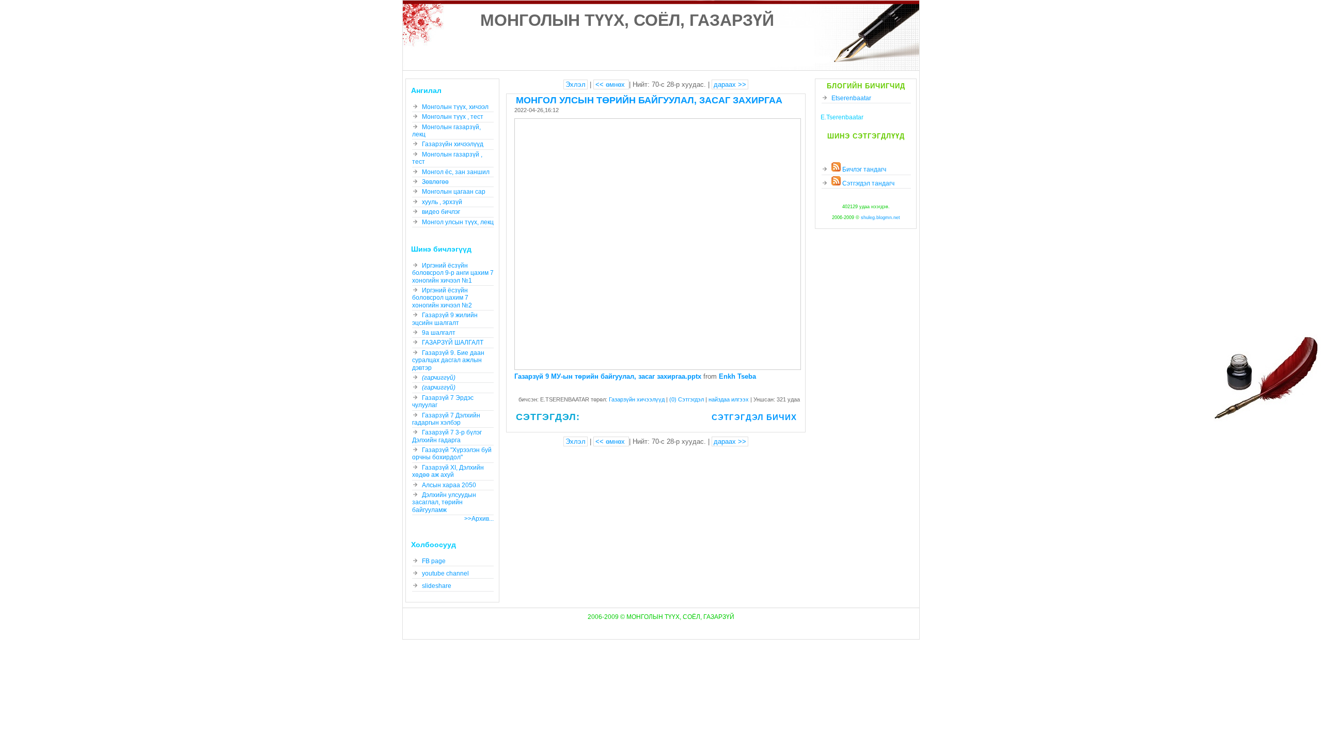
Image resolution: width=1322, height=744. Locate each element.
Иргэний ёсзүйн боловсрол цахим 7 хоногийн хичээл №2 (442, 298)
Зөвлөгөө (435, 181)
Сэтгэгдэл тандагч (867, 183)
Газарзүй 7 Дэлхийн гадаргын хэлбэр (446, 419)
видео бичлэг (441, 211)
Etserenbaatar (851, 98)
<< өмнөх (611, 84)
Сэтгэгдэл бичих (754, 417)
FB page (434, 561)
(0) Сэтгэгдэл (687, 399)
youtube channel (445, 573)
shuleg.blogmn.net (880, 217)
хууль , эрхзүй (442, 202)
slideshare (436, 586)
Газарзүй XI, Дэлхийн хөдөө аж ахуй (448, 471)
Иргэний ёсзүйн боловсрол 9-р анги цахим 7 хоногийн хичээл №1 (453, 273)
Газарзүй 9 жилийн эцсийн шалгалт (445, 319)
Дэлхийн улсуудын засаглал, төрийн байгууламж (444, 502)
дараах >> (730, 84)
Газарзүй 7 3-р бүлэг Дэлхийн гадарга (447, 436)
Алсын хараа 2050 (449, 485)
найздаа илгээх (729, 399)
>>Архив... (479, 518)
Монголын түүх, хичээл (455, 107)
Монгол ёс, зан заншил (456, 172)
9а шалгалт (438, 332)
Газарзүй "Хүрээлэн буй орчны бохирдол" (452, 453)
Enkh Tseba (737, 376)
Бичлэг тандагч (863, 169)
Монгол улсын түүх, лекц (458, 222)
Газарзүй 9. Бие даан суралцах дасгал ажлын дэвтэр (448, 360)
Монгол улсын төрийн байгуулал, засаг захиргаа (649, 100)
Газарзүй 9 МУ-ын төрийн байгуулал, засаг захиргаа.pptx (607, 376)
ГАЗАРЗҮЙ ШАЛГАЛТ (452, 342)
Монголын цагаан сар (453, 191)
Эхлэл (575, 84)
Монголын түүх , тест (452, 116)
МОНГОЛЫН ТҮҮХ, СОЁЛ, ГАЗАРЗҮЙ (627, 20)
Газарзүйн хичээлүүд (637, 399)
